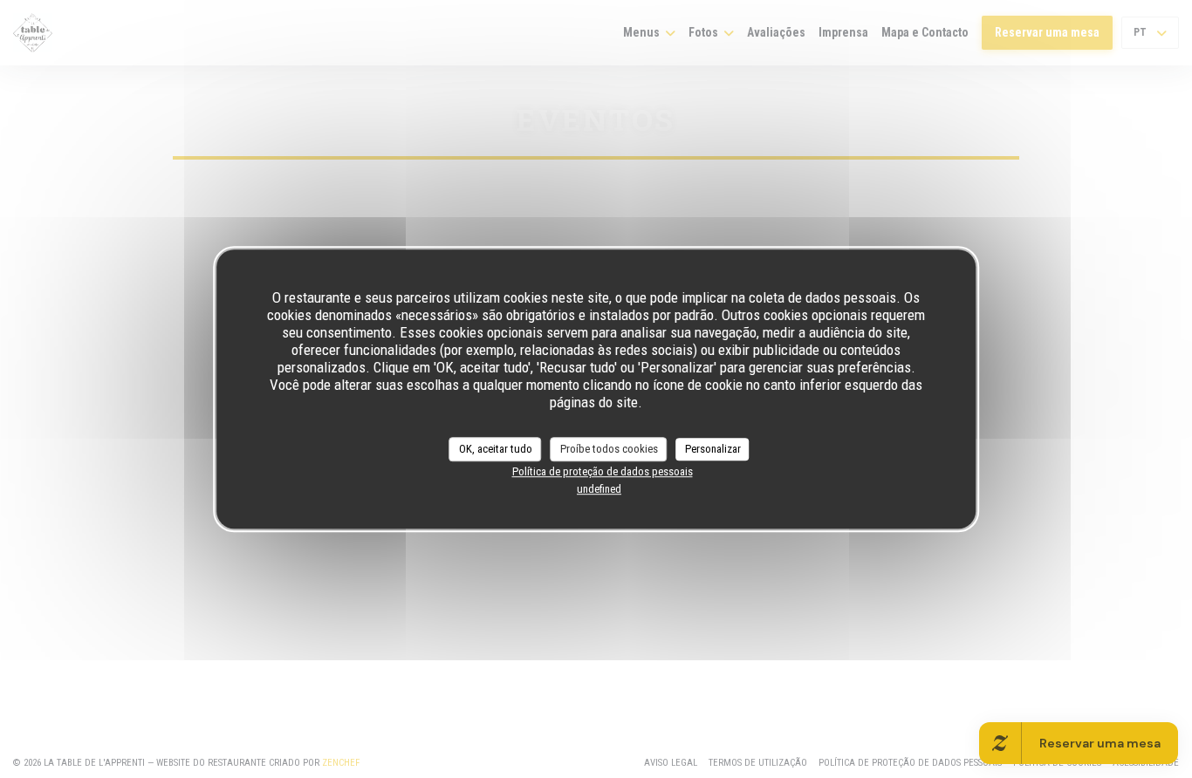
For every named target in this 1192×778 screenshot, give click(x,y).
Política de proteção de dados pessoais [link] (602, 471)
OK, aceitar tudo (495, 448)
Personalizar (713, 448)
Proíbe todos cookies (609, 448)
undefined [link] (599, 488)
